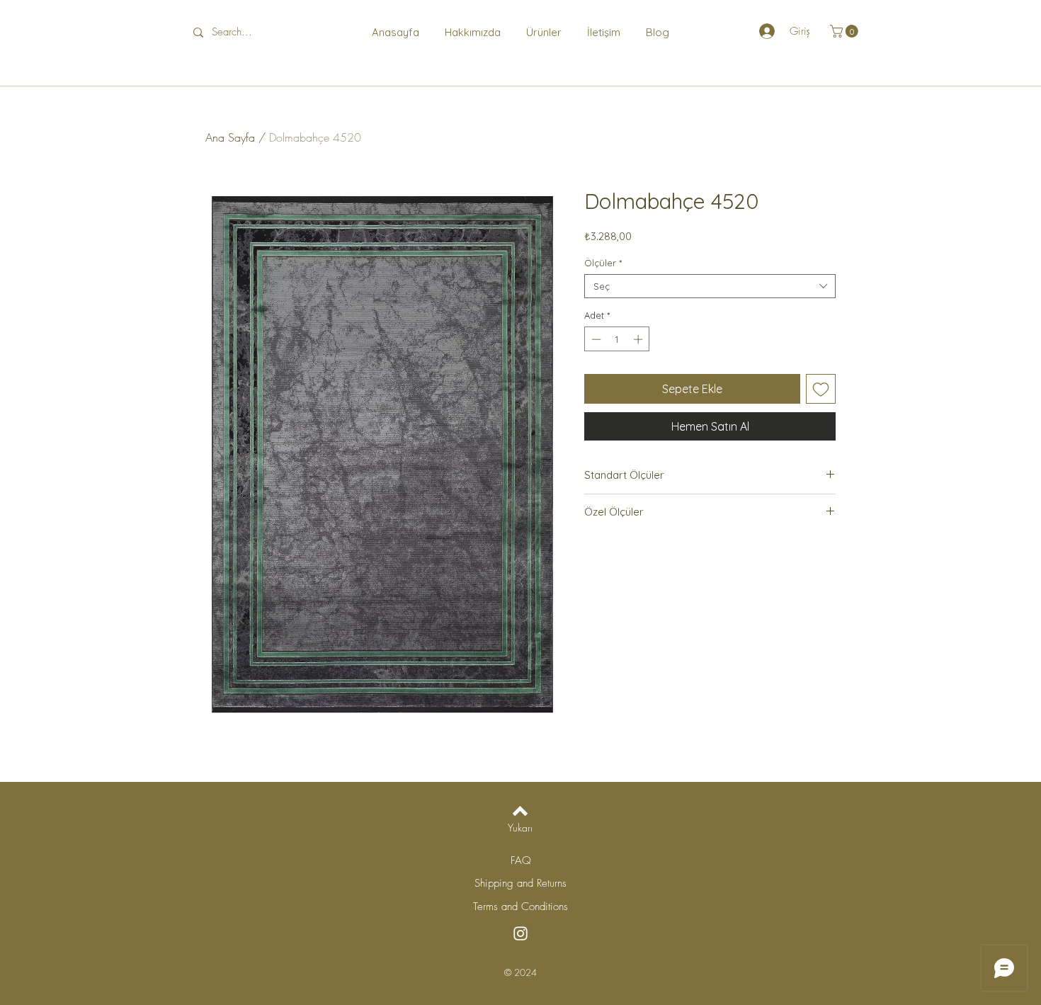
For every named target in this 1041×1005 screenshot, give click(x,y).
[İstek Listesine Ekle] (821, 389)
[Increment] (639, 339)
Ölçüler (603, 262)
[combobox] (710, 286)
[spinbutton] (617, 339)
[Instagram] (520, 933)
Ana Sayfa (230, 137)
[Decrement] (594, 339)
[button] (845, 31)
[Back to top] (520, 811)
